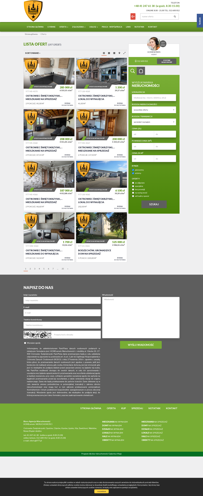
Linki (128, 27)
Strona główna (35, 27)
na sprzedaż (154, 422)
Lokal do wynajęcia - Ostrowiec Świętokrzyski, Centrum (101, 83)
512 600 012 (142, 61)
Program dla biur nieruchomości (95, 453)
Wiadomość (107, 295)
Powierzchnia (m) (142, 140)
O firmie (51, 27)
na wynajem (115, 422)
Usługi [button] (93, 27)
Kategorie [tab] (141, 71)
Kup (123, 408)
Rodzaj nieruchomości (144, 104)
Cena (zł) (136, 128)
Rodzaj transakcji (142, 116)
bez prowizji (140, 189)
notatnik (139, 27)
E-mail (26, 307)
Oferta (111, 408)
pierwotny (139, 170)
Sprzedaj (137, 408)
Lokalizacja (138, 92)
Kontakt (152, 27)
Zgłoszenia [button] (78, 27)
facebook (132, 16)
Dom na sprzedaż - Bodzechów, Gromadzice (101, 237)
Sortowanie (32, 53)
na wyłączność (141, 192)
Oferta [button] (63, 27)
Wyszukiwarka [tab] (132, 71)
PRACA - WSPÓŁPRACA (112, 27)
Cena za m (137, 153)
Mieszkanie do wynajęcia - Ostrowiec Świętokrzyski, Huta (49, 237)
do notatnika (67, 104)
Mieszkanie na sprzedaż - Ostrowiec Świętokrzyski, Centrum (49, 83)
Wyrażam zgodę (33, 343)
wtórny (138, 173)
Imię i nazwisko (30, 295)
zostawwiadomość (166, 61)
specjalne (139, 186)
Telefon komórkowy (32, 319)
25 (63, 268)
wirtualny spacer (142, 196)
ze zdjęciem (140, 183)
